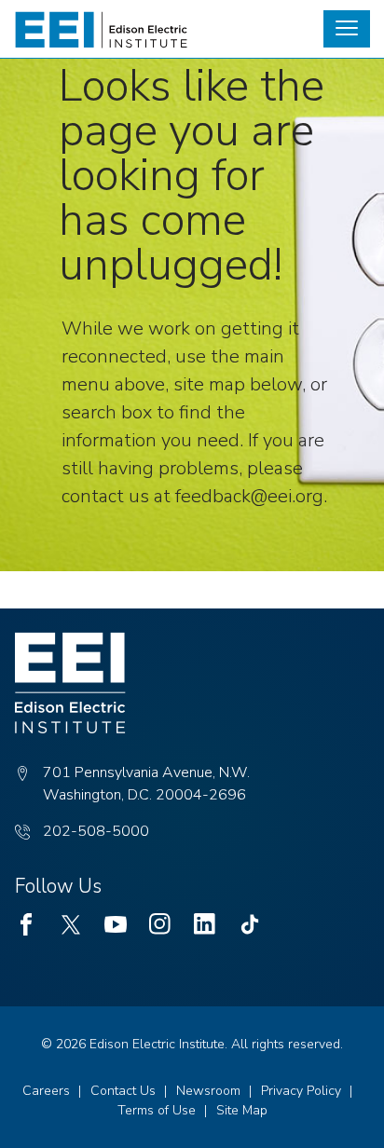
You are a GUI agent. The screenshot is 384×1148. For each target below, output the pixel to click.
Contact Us (123, 1091)
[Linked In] (205, 924)
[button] (346, 29)
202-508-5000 (96, 831)
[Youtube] (115, 924)
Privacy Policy (301, 1091)
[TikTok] (250, 924)
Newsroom (208, 1091)
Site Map (241, 1110)
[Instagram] (160, 924)
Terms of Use (156, 1110)
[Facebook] (26, 924)
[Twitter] (71, 924)
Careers (46, 1091)
